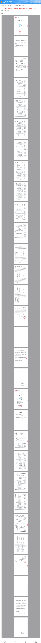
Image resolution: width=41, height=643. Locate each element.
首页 (8, 5)
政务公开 (11, 5)
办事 (15, 642)
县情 (36, 642)
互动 (25, 642)
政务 (5, 642)
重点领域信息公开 (17, 5)
